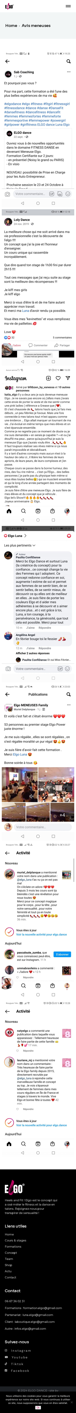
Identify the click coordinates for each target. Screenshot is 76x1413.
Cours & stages (15, 1240)
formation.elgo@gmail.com (42, 1308)
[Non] (71, 1402)
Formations (13, 1246)
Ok (38, 1407)
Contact (10, 1277)
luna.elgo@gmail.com (38, 1315)
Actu (8, 1271)
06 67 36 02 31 (15, 1301)
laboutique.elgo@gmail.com (35, 1322)
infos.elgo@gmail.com (30, 1328)
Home (9, 1234)
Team (9, 1259)
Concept (11, 1252)
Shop (8, 1265)
